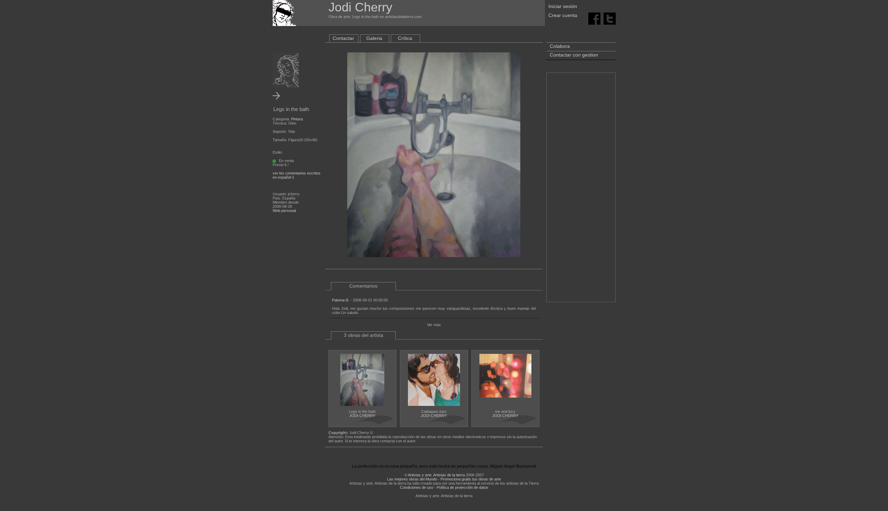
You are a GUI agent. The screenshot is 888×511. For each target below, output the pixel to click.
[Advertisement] (581, 191)
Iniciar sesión (562, 6)
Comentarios (363, 286)
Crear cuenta (562, 15)
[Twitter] (610, 18)
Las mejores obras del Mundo (412, 479)
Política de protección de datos (462, 487)
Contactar (343, 38)
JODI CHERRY (362, 416)
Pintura (297, 119)
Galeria (374, 38)
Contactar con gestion (574, 55)
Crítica (405, 38)
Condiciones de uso (416, 487)
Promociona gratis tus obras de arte (471, 479)
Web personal (284, 210)
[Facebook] (594, 18)
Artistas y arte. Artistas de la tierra (436, 475)
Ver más (434, 325)
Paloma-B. (340, 300)
